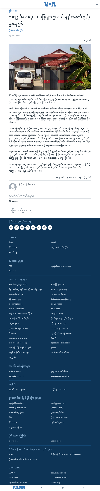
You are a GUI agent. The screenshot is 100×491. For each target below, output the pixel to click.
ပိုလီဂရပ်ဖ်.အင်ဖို (57, 408)
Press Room (13, 478)
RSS (10, 266)
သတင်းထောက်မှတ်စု (16, 309)
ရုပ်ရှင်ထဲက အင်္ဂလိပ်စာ (59, 371)
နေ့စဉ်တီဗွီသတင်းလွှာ (16, 403)
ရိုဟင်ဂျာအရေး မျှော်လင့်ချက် (62, 318)
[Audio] (62, 488)
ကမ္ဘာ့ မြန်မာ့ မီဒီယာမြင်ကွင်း (19, 318)
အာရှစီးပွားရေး (56, 304)
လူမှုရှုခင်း (12, 358)
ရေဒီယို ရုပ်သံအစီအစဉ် (17, 408)
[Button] (87, 40)
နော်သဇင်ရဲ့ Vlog (57, 422)
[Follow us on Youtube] (22, 227)
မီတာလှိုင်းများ (56, 441)
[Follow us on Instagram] (27, 227)
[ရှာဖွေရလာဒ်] (83, 488)
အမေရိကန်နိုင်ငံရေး (16, 304)
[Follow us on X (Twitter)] (16, 227)
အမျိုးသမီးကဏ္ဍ (57, 314)
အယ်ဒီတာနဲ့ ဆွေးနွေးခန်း (18, 284)
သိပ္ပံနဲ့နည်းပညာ (14, 323)
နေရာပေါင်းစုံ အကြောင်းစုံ (60, 343)
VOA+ (11, 454)
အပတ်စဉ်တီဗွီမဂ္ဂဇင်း (16, 413)
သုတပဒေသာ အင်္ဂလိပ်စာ (60, 376)
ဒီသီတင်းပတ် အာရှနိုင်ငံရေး (61, 299)
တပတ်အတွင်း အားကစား (18, 338)
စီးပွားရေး (12, 333)
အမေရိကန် (13, 252)
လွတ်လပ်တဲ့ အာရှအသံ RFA (19, 483)
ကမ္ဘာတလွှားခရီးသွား (58, 294)
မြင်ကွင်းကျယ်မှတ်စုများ (60, 289)
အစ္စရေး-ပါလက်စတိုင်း (59, 248)
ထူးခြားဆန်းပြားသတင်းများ (19, 353)
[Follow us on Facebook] (11, 227)
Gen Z (53, 338)
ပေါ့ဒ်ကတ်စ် (13, 271)
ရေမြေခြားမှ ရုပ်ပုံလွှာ (58, 403)
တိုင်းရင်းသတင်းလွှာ (58, 323)
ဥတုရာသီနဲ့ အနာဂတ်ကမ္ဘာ (18, 328)
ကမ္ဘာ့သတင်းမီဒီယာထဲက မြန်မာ (20, 314)
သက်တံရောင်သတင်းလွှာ (60, 353)
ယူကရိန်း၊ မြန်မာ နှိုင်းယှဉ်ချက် (20, 348)
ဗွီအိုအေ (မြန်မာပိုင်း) (16, 30)
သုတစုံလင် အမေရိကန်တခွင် (61, 333)
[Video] (42, 488)
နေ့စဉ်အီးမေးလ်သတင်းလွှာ (61, 266)
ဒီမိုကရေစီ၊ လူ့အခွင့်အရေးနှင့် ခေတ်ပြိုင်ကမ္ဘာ (25, 289)
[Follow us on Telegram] (33, 227)
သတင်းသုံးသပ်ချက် (16, 294)
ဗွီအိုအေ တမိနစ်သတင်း (59, 418)
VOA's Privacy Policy (59, 478)
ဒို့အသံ (53, 348)
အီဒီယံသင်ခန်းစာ (15, 371)
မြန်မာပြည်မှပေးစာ (57, 284)
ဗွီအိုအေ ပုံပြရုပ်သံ (57, 413)
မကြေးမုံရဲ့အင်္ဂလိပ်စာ (16, 376)
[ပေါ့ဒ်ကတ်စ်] (44, 227)
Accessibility (55, 483)
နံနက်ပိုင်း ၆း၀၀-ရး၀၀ (17, 389)
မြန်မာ (11, 243)
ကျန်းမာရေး (55, 309)
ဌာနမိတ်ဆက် (14, 441)
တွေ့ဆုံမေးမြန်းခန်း (15, 427)
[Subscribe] (50, 227)
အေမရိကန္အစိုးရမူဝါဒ (58, 473)
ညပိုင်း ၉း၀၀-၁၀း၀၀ (58, 389)
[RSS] (38, 227)
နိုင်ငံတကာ (13, 11)
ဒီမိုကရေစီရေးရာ (15, 299)
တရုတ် (53, 243)
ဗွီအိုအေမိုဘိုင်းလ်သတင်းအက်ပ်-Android (66, 454)
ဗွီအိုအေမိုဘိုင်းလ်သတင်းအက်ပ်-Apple (23, 459)
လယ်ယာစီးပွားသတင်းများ (18, 343)
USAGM (12, 473)
